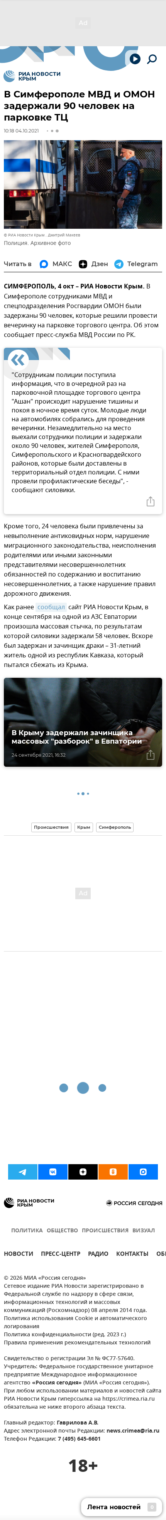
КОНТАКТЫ (132, 1254)
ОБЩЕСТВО (62, 1231)
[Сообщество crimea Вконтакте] (53, 1172)
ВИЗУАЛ (143, 1231)
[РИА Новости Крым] (31, 76)
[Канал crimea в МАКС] (143, 1172)
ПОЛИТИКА (27, 1231)
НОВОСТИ (18, 1254)
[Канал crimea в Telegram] (22, 1172)
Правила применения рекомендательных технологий (77, 1343)
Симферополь (115, 827)
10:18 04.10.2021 (21, 131)
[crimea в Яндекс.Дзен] (83, 1172)
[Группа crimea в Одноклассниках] (113, 1172)
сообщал (51, 607)
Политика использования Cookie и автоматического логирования (75, 1322)
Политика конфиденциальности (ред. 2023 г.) (65, 1335)
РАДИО (98, 1254)
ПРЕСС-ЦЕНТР (60, 1254)
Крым (83, 827)
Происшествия (51, 827)
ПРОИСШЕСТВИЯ (105, 1231)
